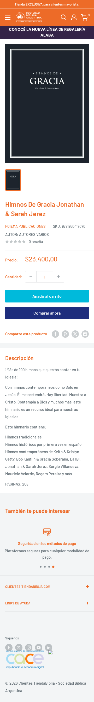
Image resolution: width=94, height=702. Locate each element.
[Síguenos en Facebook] (9, 647)
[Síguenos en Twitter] (18, 647)
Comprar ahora (47, 312)
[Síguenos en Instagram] (28, 647)
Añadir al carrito (47, 296)
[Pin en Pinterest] (65, 334)
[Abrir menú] (7, 18)
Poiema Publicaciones (25, 226)
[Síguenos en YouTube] (38, 647)
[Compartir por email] (85, 334)
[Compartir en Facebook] (55, 334)
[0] (84, 17)
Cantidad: (13, 276)
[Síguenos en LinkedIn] (48, 647)
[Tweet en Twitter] (75, 334)
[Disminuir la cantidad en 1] (30, 276)
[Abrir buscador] (64, 17)
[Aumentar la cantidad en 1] (58, 276)
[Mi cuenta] (74, 17)
